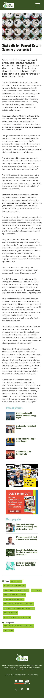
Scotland (36, 590)
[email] (28, 689)
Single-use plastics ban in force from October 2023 (26, 563)
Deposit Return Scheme (14, 586)
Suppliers (8, 630)
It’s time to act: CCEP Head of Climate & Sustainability (26, 538)
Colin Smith (16, 581)
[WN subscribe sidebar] (22, 502)
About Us (9, 674)
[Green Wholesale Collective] (8, 5)
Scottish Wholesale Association (18, 604)
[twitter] (16, 690)
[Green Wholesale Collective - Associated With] (22, 682)
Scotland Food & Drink (14, 595)
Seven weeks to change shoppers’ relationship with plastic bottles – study (26, 526)
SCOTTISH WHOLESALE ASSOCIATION (18, 626)
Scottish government (13, 599)
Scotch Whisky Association (16, 590)
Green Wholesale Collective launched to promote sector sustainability (26, 552)
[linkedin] (22, 689)
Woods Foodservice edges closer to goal (25, 439)
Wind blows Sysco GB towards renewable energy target (26, 415)
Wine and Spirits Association (17, 617)
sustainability (10, 613)
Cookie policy (33, 674)
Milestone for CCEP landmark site (23, 452)
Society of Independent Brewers (19, 608)
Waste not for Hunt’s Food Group (26, 427)
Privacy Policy (20, 674)
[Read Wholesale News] (22, 475)
